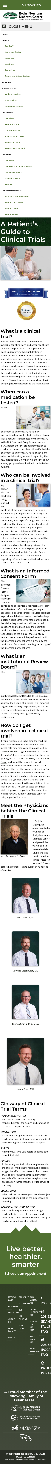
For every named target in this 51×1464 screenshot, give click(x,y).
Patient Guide (11, 208)
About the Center (13, 52)
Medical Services (13, 94)
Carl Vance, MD (31, 1300)
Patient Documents (14, 202)
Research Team (12, 142)
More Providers (31, 1350)
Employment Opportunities (17, 76)
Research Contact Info (15, 148)
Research (6, 112)
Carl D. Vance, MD (25, 917)
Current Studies (12, 130)
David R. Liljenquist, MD (25, 970)
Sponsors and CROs (14, 136)
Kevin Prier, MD (25, 1089)
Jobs (21, 1309)
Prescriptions (11, 100)
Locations (9, 64)
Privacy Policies (10, 1329)
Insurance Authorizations (17, 196)
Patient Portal (11, 214)
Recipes (8, 184)
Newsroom (10, 58)
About (5, 40)
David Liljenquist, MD (31, 1312)
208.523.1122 (32, 5)
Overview (9, 118)
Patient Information (11, 191)
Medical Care (8, 88)
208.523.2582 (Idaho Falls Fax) (42, 1324)
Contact (10, 1337)
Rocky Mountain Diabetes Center (30, 1455)
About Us (10, 1320)
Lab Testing (21, 1317)
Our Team (21, 1327)
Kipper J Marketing (37, 1460)
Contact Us (10, 70)
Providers (6, 82)
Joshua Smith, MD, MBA (25, 1023)
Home (5, 34)
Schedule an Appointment (25, 1273)
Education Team (12, 178)
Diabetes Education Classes (18, 166)
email (18, 772)
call (10, 772)
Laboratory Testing (14, 106)
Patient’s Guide (12, 124)
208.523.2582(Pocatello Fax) (42, 1349)
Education (7, 154)
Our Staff (9, 46)
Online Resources (13, 172)
